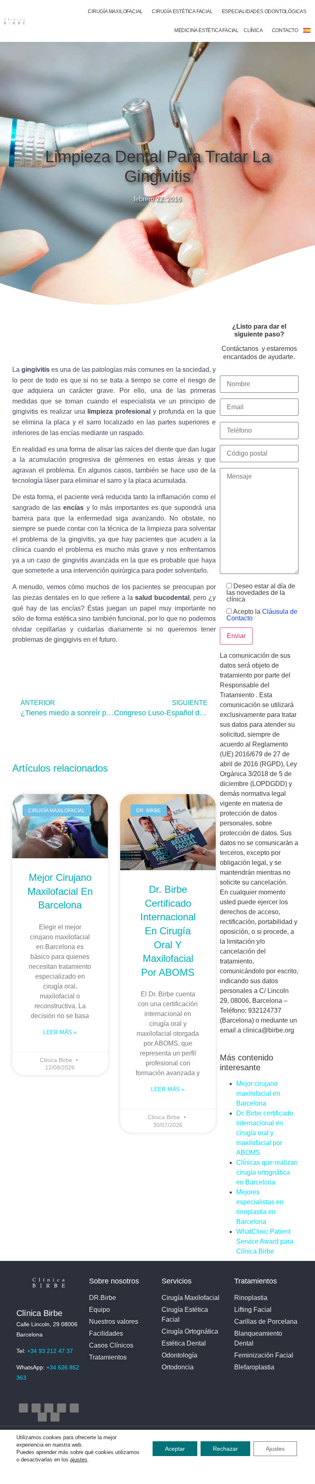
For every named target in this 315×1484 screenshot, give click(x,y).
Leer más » (60, 1032)
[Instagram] (23, 1408)
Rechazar (225, 1448)
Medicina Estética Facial (206, 30)
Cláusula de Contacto (261, 615)
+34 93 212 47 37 (50, 1351)
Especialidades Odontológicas (264, 11)
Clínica (253, 30)
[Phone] (42, 1417)
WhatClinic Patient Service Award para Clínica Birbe (264, 1241)
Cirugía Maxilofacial (115, 11)
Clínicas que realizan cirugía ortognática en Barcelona (267, 1172)
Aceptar (175, 1448)
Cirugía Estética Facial (182, 11)
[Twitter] (48, 1408)
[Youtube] (61, 1408)
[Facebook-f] (36, 1408)
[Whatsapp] (54, 1417)
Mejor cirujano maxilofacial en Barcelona (60, 891)
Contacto (285, 30)
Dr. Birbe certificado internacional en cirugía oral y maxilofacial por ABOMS (168, 931)
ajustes (78, 1459)
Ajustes (275, 1448)
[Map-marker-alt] (74, 1408)
